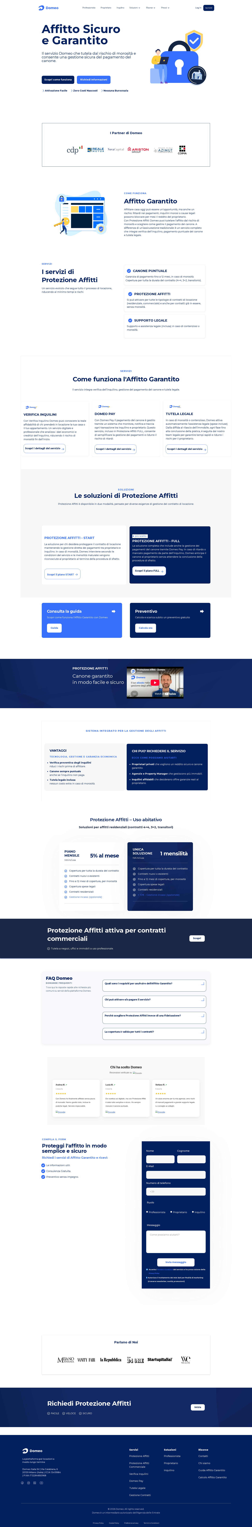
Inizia (198, 1407)
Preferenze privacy (131, 1523)
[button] (135, 8)
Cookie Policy (114, 1523)
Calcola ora (145, 628)
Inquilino (120, 8)
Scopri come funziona (58, 79)
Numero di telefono (158, 1183)
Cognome (183, 1150)
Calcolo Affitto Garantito (212, 1477)
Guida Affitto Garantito (211, 1470)
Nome (150, 1150)
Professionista (88, 8)
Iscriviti (208, 8)
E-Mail (150, 1166)
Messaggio (153, 1225)
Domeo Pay (136, 1481)
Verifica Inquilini (138, 1474)
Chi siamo (204, 1463)
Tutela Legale (137, 1488)
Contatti (203, 1456)
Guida (54, 628)
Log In (198, 8)
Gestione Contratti (140, 1495)
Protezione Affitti (139, 1456)
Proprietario (106, 8)
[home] (48, 7)
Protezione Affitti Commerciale (139, 1465)
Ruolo (150, 1202)
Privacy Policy (98, 1523)
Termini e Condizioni (151, 1523)
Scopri (197, 938)
